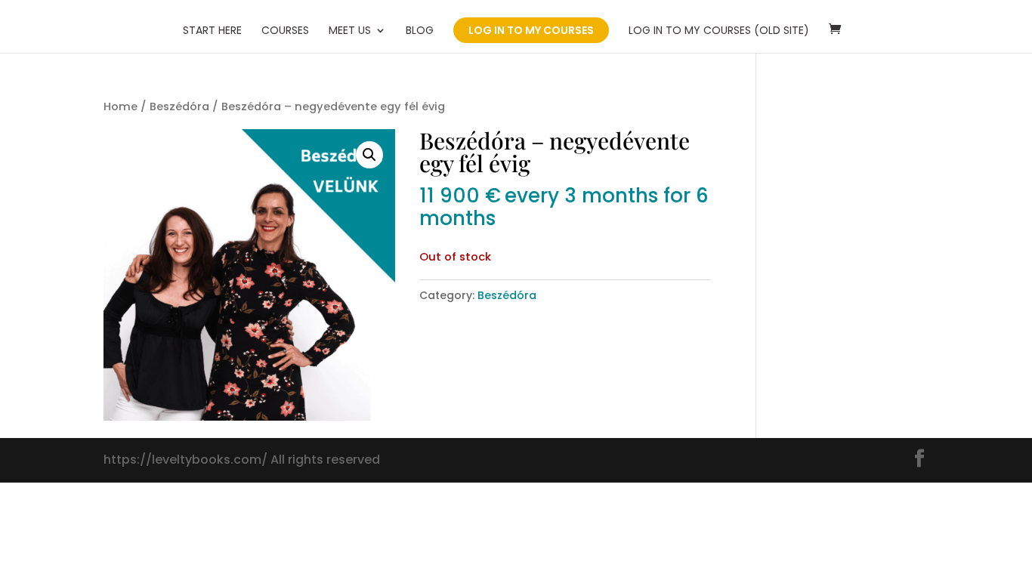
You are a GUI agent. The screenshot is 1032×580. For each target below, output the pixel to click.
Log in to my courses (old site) (719, 31)
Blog (420, 31)
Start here (212, 31)
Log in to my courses (531, 30)
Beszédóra (179, 106)
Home (120, 106)
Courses (285, 31)
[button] (369, 154)
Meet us (350, 31)
